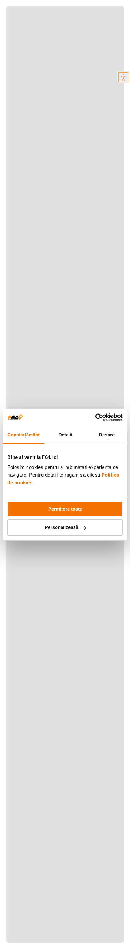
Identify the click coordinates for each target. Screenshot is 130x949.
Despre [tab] (107, 434)
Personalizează (61, 527)
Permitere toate (65, 509)
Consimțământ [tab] (23, 434)
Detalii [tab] (65, 434)
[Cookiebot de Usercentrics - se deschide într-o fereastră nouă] (95, 417)
